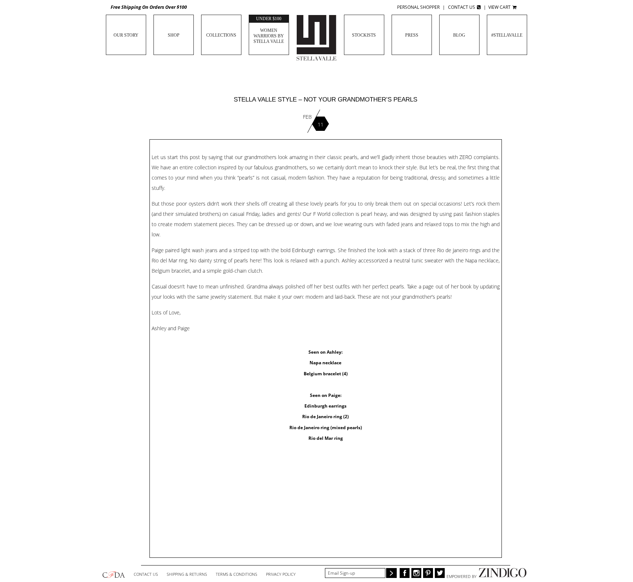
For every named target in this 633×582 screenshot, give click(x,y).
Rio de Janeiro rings (459, 250)
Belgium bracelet (171, 270)
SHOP (173, 35)
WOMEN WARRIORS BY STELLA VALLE (268, 30)
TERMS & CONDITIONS (236, 574)
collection (205, 167)
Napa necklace (482, 260)
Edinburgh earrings (325, 406)
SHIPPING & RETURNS (187, 574)
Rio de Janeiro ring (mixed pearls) (325, 427)
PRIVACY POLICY (281, 574)
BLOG (459, 35)
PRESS (411, 35)
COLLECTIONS (221, 35)
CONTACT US (146, 574)
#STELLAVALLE (506, 35)
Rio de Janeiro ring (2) (325, 416)
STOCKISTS (364, 35)
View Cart (500, 7)
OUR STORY (126, 35)
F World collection (333, 213)
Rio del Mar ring (169, 260)
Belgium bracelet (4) (326, 373)
